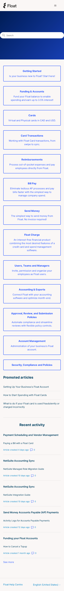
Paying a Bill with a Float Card (18, 443)
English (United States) (46, 584)
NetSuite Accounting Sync (19, 460)
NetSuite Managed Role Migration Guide (23, 469)
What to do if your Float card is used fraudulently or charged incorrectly (31, 405)
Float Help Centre (13, 584)
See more (8, 562)
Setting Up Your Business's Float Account (26, 386)
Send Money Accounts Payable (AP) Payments (31, 512)
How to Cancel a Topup (15, 546)
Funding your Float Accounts (20, 538)
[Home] (9, 5)
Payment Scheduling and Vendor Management (30, 435)
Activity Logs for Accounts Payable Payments (26, 520)
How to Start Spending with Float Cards (25, 395)
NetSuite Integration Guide (16, 494)
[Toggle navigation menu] (55, 5)
